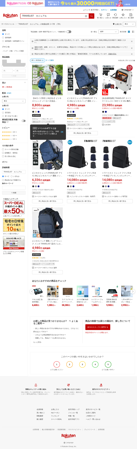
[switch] (24, 121)
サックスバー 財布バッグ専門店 (115, 196)
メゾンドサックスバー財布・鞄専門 (82, 196)
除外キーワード (7, 183)
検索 (14, 76)
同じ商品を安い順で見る (82, 133)
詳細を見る (112, 54)
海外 (9, 93)
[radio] (3, 34)
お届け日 (5, 105)
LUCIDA (107, 125)
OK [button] (62, 132)
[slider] (2, 66)
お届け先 (5, 97)
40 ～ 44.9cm (7, 87)
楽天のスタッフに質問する (97, 327)
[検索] (91, 16)
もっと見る (37, 342)
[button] (127, 10)
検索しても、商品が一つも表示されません (50, 338)
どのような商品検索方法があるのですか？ (50, 335)
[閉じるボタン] (131, 41)
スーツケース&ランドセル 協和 (80, 128)
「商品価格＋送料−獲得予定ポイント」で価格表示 (47, 32)
